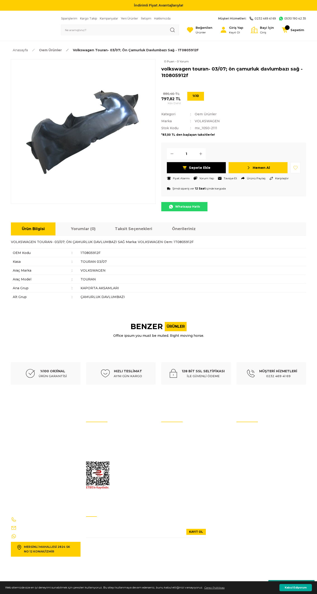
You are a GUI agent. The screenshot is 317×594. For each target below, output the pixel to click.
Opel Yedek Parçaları (175, 486)
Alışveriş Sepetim (247, 479)
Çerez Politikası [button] (214, 587)
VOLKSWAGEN (207, 121)
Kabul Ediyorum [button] (296, 587)
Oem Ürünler (206, 114)
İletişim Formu (96, 451)
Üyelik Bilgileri (245, 437)
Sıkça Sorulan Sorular (250, 444)
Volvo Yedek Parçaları (175, 451)
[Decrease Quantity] (170, 153)
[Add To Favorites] (295, 167)
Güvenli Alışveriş (247, 458)
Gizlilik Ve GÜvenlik (99, 458)
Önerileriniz (184, 229)
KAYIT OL (196, 531)
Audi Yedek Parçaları (174, 437)
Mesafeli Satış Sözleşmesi (252, 465)
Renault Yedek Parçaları (177, 472)
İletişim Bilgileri (246, 430)
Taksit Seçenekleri (133, 229)
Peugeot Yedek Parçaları (177, 492)
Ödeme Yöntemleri (249, 472)
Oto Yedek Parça (172, 430)
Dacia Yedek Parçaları (175, 499)
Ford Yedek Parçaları (174, 479)
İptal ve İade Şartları (99, 430)
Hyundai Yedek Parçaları (177, 444)
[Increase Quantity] (202, 153)
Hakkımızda (244, 451)
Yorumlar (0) (83, 229)
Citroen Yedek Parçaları (176, 458)
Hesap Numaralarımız (101, 444)
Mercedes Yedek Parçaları (177, 465)
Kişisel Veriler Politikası (101, 437)
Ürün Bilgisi (33, 229)
